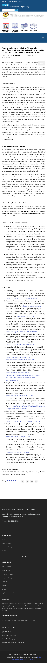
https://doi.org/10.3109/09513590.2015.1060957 (23, 421)
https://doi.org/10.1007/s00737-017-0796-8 (21, 344)
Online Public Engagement (10, 639)
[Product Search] (6, 27)
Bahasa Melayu (14, 7)
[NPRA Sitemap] (33, 27)
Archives (4, 550)
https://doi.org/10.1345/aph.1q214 (18, 437)
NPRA (39, 657)
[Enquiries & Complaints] (24, 27)
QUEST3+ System (7, 632)
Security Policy (7, 578)
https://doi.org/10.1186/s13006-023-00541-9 (21, 332)
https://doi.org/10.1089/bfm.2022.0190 (19, 396)
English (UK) (24, 7)
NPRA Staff (6, 589)
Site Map (15, 659)
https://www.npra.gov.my (32, 306)
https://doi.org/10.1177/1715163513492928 (21, 298)
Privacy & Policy (7, 547)
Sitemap (4, 585)
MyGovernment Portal (9, 593)
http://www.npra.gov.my (25, 316)
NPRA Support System (9, 635)
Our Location (6, 540)
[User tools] (41, 63)
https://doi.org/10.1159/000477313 (18, 452)
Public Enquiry (6, 543)
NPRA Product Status (27, 659)
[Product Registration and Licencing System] (15, 27)
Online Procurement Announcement (13, 642)
